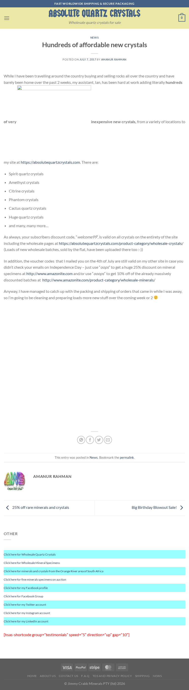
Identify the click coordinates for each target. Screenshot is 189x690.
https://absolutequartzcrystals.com (50, 162)
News (94, 37)
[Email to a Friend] (108, 440)
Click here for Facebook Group (23, 596)
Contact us (68, 676)
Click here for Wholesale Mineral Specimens (32, 562)
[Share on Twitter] (99, 440)
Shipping (142, 676)
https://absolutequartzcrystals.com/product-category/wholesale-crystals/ (121, 243)
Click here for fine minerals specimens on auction (35, 579)
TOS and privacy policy (112, 676)
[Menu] (7, 18)
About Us (48, 676)
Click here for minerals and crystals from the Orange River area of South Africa (53, 571)
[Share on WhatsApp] (81, 440)
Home (32, 676)
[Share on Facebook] (90, 440)
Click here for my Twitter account (25, 604)
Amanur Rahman (113, 59)
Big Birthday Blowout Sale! (154, 507)
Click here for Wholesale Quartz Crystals (30, 554)
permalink (127, 457)
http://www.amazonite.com (49, 273)
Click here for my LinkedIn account (26, 621)
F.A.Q (85, 676)
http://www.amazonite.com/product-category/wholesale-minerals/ (98, 280)
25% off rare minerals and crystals (40, 507)
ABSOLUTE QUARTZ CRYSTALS (94, 13)
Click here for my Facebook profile (26, 587)
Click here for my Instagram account (27, 613)
